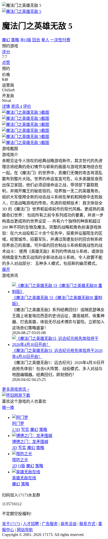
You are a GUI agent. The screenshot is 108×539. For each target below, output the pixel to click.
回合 (36, 40)
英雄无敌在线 (24, 478)
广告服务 (50, 524)
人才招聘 (31, 524)
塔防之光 (20, 460)
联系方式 (87, 524)
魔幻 (6, 40)
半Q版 (25, 40)
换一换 (8, 407)
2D (14, 466)
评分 (6, 52)
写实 (25, 429)
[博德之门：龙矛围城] (32, 436)
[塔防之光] (22, 454)
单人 (45, 40)
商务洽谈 (69, 524)
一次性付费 (60, 40)
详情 (6, 106)
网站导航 (25, 530)
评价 (27, 106)
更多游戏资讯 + (15, 389)
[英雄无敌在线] (26, 472)
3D (14, 448)
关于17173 (11, 524)
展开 (6, 269)
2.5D (16, 429)
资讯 (16, 106)
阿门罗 (18, 423)
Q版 (21, 466)
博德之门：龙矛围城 (30, 442)
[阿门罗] (20, 417)
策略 (15, 40)
